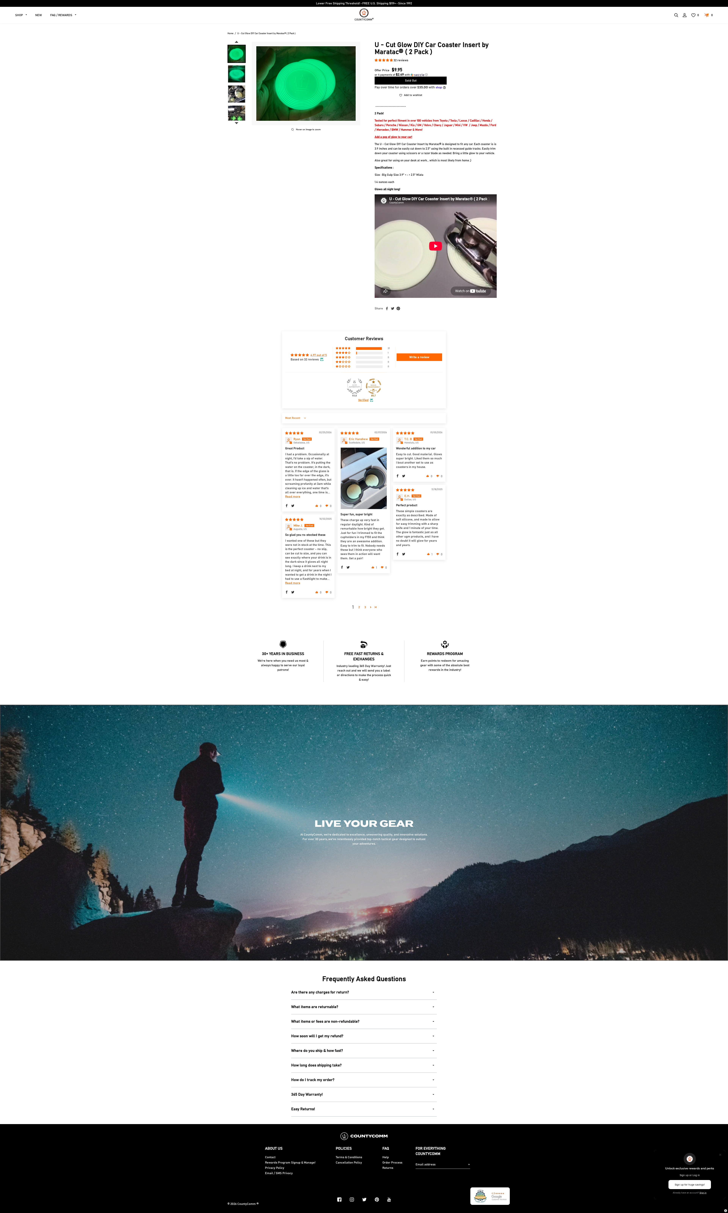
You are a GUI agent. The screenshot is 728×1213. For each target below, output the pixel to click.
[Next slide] (237, 123)
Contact (270, 1157)
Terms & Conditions (349, 1157)
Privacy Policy (274, 1167)
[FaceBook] (339, 1199)
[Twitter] (364, 1199)
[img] (294, 433)
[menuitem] (237, 54)
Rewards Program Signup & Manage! (290, 1162)
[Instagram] (352, 1199)
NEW (38, 15)
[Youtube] (389, 1199)
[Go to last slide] (237, 42)
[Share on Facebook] (387, 308)
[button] (384, 60)
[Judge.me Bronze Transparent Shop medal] (373, 386)
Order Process (392, 1162)
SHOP (19, 15)
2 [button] (359, 607)
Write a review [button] (419, 357)
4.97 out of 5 (318, 355)
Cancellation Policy (349, 1162)
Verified (363, 400)
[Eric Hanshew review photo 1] (363, 478)
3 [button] (365, 607)
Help (385, 1157)
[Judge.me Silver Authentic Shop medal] (354, 386)
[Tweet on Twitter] (392, 308)
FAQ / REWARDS (61, 15)
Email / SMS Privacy (279, 1173)
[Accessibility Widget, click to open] (725, 1210)
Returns (387, 1167)
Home (230, 33)
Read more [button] (292, 496)
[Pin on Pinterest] (398, 308)
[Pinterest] (377, 1199)
